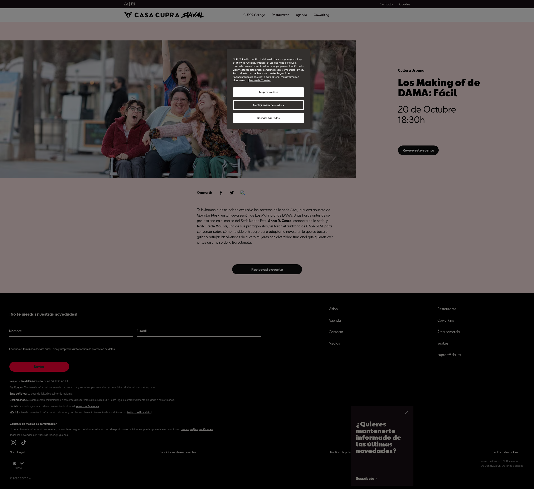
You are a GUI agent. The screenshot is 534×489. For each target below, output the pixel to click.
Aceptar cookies (268, 92)
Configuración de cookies (268, 105)
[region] (268, 89)
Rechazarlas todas (268, 118)
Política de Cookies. (260, 80)
